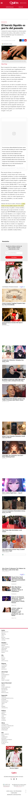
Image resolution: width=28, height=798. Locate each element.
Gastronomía (4, 644)
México (3, 713)
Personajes (4, 648)
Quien (11, 779)
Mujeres (3, 663)
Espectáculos (9, 7)
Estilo (2, 673)
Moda (2, 635)
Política (3, 710)
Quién (3, 630)
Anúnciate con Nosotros (14, 794)
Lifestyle (3, 691)
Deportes (3, 676)
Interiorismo (4, 729)
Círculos (3, 634)
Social (3, 735)
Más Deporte (4, 689)
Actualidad (4, 664)
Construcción (4, 724)
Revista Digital (23, 2)
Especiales (4, 669)
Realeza (21, 7)
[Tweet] (20, 40)
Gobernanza (4, 736)
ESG (2, 732)
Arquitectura (4, 728)
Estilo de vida (4, 660)
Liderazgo (3, 666)
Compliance (14, 793)
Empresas (3, 696)
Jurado (3, 652)
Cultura (3, 640)
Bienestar (3, 649)
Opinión (3, 667)
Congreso (3, 714)
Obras (3, 703)
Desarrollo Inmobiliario (7, 725)
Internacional (4, 700)
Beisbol (3, 685)
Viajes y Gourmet (5, 638)
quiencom (17, 778)
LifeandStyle (4, 707)
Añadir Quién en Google (8, 43)
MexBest (3, 643)
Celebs (3, 659)
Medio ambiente (5, 734)
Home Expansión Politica (7, 698)
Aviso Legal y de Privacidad (13, 791)
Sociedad (3, 720)
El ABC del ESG (4, 742)
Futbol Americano (5, 687)
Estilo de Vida (4, 651)
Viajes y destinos (5, 647)
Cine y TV (3, 677)
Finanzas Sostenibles (6, 739)
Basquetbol (4, 688)
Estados (3, 717)
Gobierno (3, 712)
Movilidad (3, 738)
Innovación (4, 740)
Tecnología (4, 702)
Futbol (3, 684)
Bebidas (3, 645)
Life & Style (4, 672)
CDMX (2, 716)
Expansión (4, 695)
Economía (3, 699)
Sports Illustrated (6, 683)
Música (3, 678)
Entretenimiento (5, 674)
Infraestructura (5, 727)
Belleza (4, 22)
